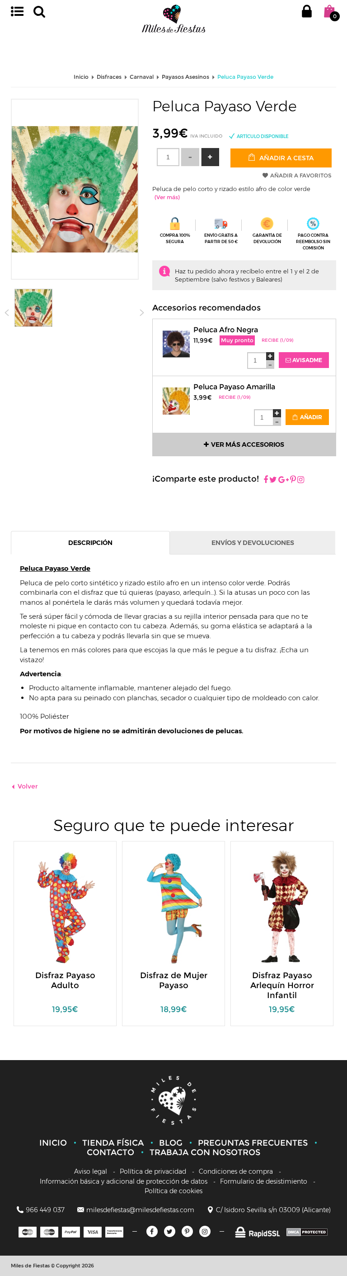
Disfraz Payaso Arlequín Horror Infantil (282, 985)
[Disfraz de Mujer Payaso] (167, 906)
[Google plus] (283, 480)
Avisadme (306, 360)
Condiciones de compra (236, 1171)
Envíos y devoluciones (252, 543)
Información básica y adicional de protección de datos (123, 1181)
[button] (210, 157)
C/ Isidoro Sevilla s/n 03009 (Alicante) (273, 1210)
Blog (171, 1143)
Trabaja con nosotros (205, 1152)
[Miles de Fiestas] (173, 18)
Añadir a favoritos (301, 175)
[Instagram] (300, 480)
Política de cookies (173, 1191)
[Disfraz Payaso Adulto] (58, 906)
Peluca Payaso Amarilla (234, 386)
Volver (28, 786)
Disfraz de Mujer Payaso (173, 980)
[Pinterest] (293, 480)
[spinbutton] (168, 157)
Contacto (110, 1152)
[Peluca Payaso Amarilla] (176, 395)
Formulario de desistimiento (263, 1181)
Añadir (310, 417)
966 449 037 (45, 1210)
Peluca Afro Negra (225, 329)
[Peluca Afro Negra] (176, 338)
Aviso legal (90, 1171)
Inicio (53, 1143)
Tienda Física (113, 1143)
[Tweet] (273, 480)
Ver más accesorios (247, 444)
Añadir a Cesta (286, 158)
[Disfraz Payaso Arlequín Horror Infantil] (275, 906)
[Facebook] (265, 480)
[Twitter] (169, 1231)
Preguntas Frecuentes (253, 1143)
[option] (65, 938)
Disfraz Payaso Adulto (65, 980)
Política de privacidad (153, 1171)
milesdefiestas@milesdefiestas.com (140, 1210)
